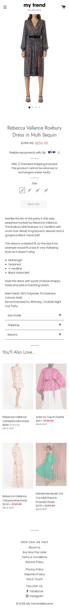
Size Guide (14, 315)
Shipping (13, 325)
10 (37, 190)
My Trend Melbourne (39, 604)
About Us (34, 547)
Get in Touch (34, 579)
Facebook (36, 591)
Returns (12, 335)
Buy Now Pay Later (34, 552)
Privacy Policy (34, 569)
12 (46, 190)
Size (34, 183)
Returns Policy (35, 562)
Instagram (36, 596)
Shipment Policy (34, 574)
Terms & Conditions (34, 557)
